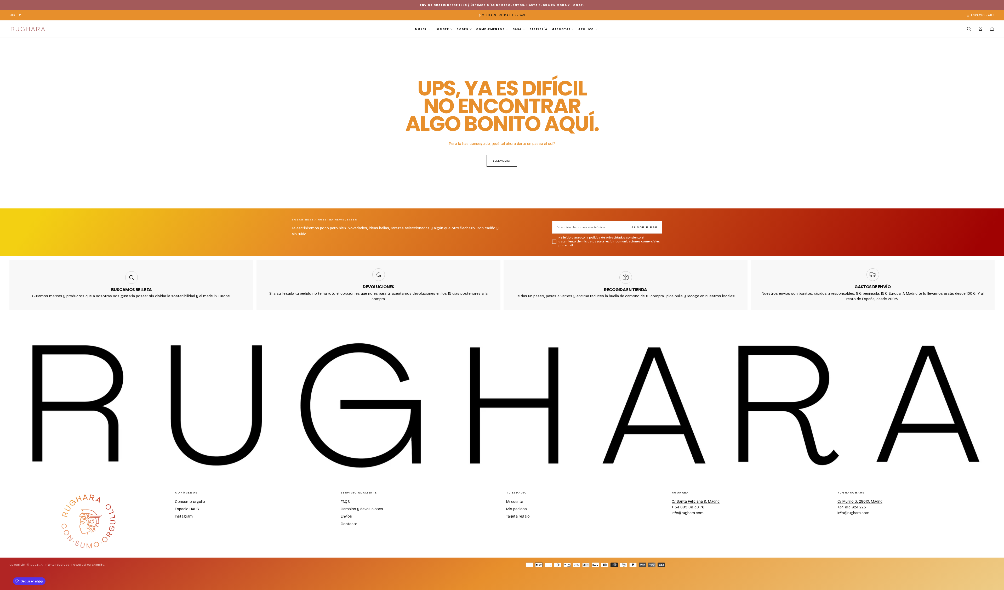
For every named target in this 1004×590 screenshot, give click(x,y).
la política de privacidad (505, 357)
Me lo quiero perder (502, 376)
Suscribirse (531, 347)
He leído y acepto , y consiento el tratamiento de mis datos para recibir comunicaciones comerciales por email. (503, 361)
